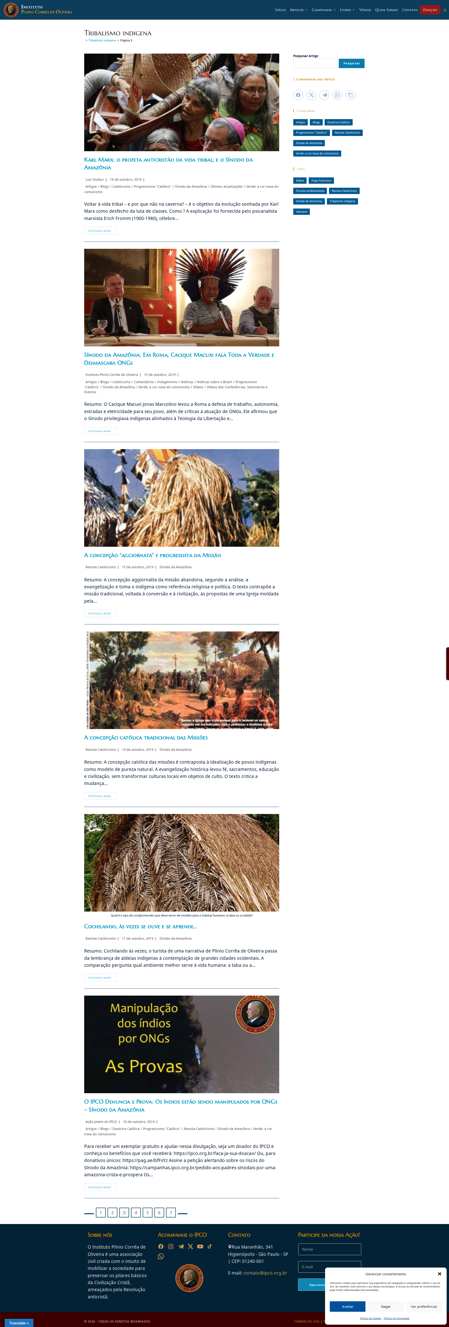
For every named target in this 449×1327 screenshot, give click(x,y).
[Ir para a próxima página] (183, 1213)
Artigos (91, 186)
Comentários (144, 382)
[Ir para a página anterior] (89, 1213)
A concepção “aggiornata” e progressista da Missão (152, 555)
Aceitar (347, 1306)
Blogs (104, 186)
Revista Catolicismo (101, 567)
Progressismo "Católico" (152, 186)
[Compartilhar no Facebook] (298, 95)
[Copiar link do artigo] (350, 95)
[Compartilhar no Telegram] (324, 95)
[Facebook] (161, 1246)
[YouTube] (200, 1246)
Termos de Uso (306, 1321)
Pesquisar (352, 63)
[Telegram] (180, 1246)
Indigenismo (167, 382)
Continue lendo (102, 231)
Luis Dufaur (95, 179)
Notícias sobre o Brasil (214, 382)
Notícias (187, 382)
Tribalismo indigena (342, 201)
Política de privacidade (396, 1318)
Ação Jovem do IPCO (101, 1121)
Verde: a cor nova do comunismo (164, 387)
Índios (300, 180)
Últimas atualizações (226, 186)
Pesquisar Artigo (305, 56)
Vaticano (301, 211)
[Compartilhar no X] (311, 95)
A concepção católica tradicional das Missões (146, 737)
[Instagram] (171, 1246)
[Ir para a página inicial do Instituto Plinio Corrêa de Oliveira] (189, 1278)
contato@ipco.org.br (265, 1273)
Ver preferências (424, 1306)
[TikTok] (210, 1246)
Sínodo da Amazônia (191, 186)
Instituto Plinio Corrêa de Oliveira (112, 374)
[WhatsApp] (161, 1256)
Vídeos (198, 387)
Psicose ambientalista (310, 191)
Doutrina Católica (126, 1128)
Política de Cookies (370, 1318)
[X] (190, 1246)
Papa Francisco (321, 180)
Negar (386, 1306)
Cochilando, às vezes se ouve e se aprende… (140, 926)
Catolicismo (121, 186)
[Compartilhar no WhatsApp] (337, 95)
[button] (439, 1274)
